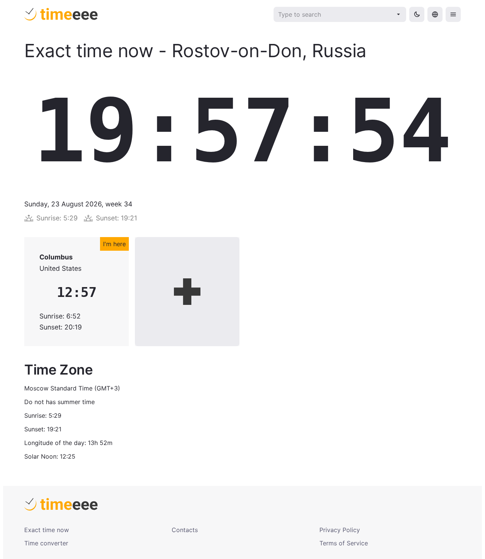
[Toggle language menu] (435, 14)
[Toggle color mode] (416, 14)
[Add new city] (187, 291)
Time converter (46, 543)
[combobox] (335, 14)
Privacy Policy (339, 530)
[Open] (399, 14)
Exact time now (46, 530)
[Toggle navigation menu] (453, 14)
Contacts (185, 530)
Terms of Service (343, 543)
